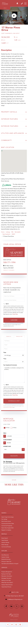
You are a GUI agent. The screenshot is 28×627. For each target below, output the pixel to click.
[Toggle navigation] (25, 3)
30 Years (7, 427)
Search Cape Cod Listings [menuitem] (7, 517)
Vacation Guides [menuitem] (5, 557)
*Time (4, 358)
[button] (2, 16)
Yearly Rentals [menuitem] (4, 540)
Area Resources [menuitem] (5, 555)
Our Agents (11, 270)
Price (4, 433)
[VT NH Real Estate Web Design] (14, 616)
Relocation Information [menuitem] (6, 576)
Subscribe (14, 320)
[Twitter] (17, 606)
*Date (4, 352)
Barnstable (17, 232)
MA (12, 232)
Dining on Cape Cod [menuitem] (6, 561)
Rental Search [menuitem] (4, 538)
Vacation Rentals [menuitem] (5, 542)
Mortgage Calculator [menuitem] (6, 578)
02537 (13, 234)
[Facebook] (6, 606)
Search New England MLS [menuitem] (7, 527)
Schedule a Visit (19, 336)
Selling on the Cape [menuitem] (6, 580)
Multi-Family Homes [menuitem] (6, 521)
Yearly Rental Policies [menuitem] (6, 587)
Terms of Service (9, 407)
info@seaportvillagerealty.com (15, 599)
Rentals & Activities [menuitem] (5, 559)
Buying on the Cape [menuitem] (6, 574)
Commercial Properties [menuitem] (6, 525)
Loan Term (6, 424)
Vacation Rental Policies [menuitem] (6, 584)
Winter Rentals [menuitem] (4, 544)
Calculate (14, 456)
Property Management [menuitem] (6, 571)
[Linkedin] (11, 606)
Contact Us (5, 270)
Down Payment (7, 439)
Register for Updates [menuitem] (6, 530)
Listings (8, 232)
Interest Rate (7, 446)
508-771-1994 (22, 3)
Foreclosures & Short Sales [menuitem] (7, 523)
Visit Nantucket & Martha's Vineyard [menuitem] (9, 563)
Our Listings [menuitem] (4, 519)
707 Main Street (15, 596)
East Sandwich (6, 234)
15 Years (14, 427)
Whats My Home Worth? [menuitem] (7, 582)
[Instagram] (22, 606)
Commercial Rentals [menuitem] (6, 546)
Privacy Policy (15, 314)
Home (2, 232)
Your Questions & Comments (10, 365)
